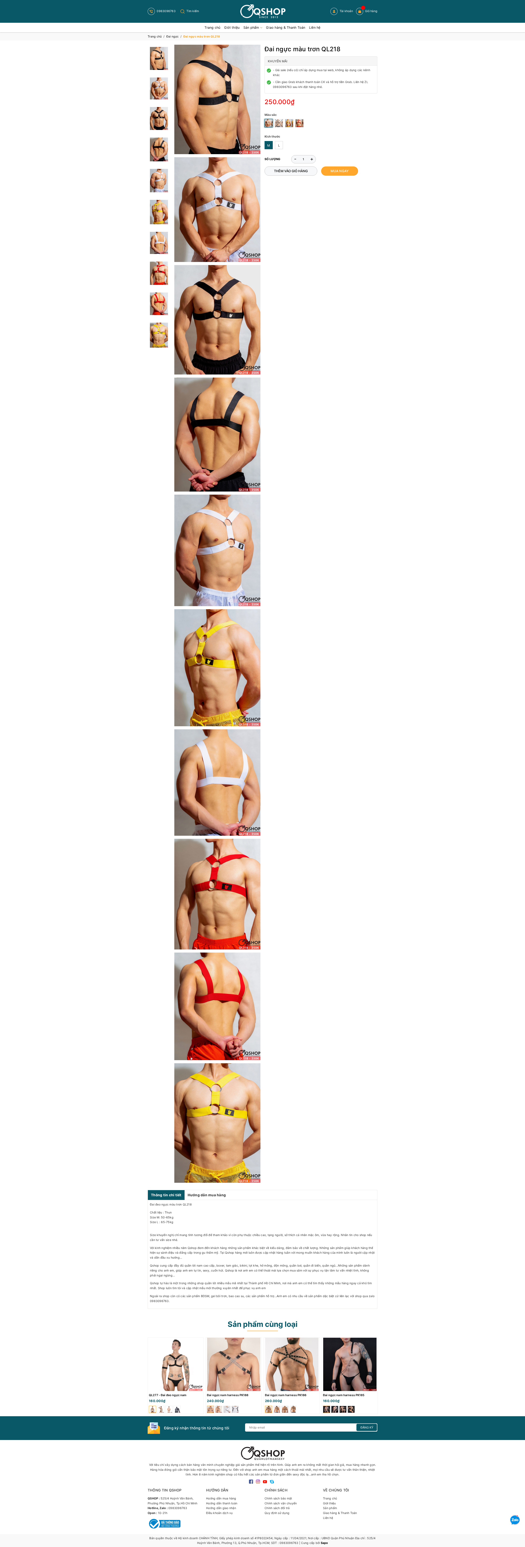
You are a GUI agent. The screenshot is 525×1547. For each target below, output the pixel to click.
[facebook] (251, 1481)
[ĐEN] (279, 123)
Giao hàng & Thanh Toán (340, 1513)
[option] (176, 1377)
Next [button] (374, 1377)
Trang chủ (330, 1498)
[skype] (272, 1481)
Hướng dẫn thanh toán (221, 1503)
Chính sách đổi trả (277, 1508)
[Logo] (262, 11)
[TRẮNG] (269, 123)
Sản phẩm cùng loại (263, 1324)
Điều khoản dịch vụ (219, 1513)
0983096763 (166, 11)
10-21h (163, 1513)
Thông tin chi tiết (166, 1195)
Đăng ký (367, 1427)
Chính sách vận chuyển (281, 1503)
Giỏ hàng (371, 11)
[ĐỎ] (299, 123)
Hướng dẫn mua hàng (207, 1195)
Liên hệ (328, 1518)
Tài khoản (346, 11)
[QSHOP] (262, 1453)
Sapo (324, 1543)
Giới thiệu (329, 1503)
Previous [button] (151, 1377)
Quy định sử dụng (277, 1513)
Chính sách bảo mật (278, 1498)
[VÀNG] (289, 123)
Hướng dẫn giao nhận (221, 1508)
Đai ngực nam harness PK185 (344, 1395)
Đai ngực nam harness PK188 (228, 1395)
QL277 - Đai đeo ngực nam (167, 1395)
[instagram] (258, 1481)
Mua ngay (340, 171)
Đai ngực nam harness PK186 (286, 1395)
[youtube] (265, 1481)
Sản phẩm (330, 1508)
